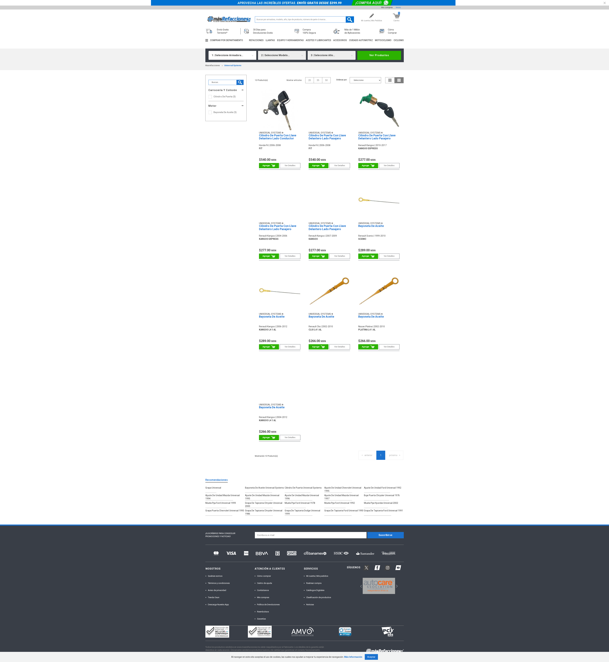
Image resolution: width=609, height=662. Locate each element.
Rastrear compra (313, 583)
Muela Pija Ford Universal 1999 (220, 503)
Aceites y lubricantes (318, 40)
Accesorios (340, 40)
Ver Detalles (290, 165)
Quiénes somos (215, 576)
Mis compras (387, 7)
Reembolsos (263, 611)
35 (318, 80)
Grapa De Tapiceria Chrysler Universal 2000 (263, 504)
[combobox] (232, 55)
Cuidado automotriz (361, 40)
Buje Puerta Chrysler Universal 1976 (382, 495)
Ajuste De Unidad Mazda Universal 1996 (302, 497)
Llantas (270, 40)
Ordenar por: (341, 80)
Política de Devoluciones (268, 604)
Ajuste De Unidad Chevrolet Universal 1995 (342, 489)
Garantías (261, 619)
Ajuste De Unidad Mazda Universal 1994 (222, 497)
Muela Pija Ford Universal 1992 (339, 503)
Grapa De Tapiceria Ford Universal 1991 (383, 510)
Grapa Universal (213, 487)
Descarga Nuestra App (218, 604)
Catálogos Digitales (315, 590)
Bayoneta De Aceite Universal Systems (264, 487)
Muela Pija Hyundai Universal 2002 (381, 503)
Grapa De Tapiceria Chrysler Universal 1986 (263, 512)
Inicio (398, 7)
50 (326, 80)
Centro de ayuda (264, 583)
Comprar (269, 165)
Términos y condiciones (219, 583)
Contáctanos (263, 590)
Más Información (353, 657)
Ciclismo (399, 40)
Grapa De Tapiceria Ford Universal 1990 (343, 510)
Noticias (310, 604)
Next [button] (396, 586)
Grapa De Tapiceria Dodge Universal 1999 (302, 512)
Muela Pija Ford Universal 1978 (300, 503)
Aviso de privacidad (217, 590)
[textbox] (304, 19)
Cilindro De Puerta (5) (224, 96)
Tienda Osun (213, 597)
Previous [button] (360, 586)
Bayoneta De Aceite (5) (225, 112)
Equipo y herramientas (290, 40)
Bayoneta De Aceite (371, 226)
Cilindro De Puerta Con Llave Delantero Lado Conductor (277, 137)
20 (309, 80)
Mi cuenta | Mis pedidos (317, 576)
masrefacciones (212, 65)
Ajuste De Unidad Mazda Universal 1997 (341, 497)
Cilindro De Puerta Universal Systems (303, 487)
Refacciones (256, 40)
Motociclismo (383, 40)
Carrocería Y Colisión (222, 90)
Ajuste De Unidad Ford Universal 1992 (382, 487)
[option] (379, 586)
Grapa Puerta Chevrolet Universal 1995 (224, 510)
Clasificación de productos (318, 597)
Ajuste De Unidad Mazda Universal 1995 (262, 497)
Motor (212, 105)
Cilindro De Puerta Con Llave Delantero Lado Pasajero (327, 137)
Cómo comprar (264, 576)
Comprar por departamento (226, 40)
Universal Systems (232, 65)
